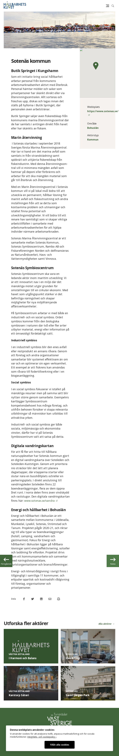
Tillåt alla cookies (59, 744)
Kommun (92, 139)
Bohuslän (93, 128)
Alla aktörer (105, 623)
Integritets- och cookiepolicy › (41, 736)
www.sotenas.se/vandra (39, 500)
